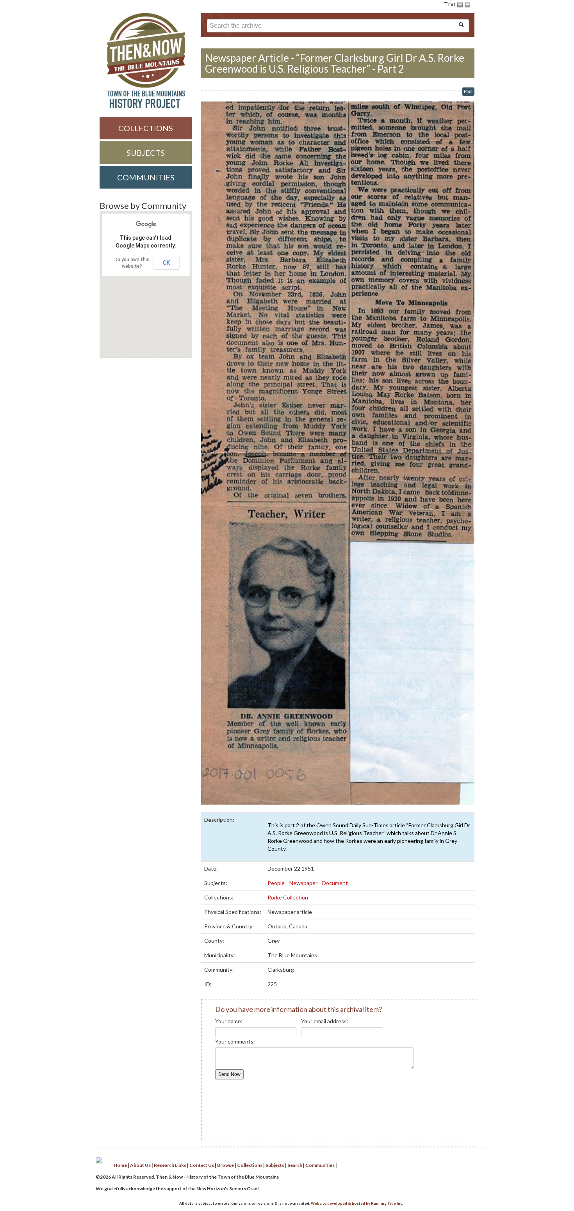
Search (294, 1165)
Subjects (146, 152)
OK (166, 263)
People (276, 883)
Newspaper (304, 883)
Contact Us (201, 1165)
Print (468, 91)
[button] (143, 334)
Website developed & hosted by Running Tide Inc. (357, 1203)
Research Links (170, 1165)
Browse (225, 1165)
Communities (146, 177)
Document (335, 883)
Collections (145, 128)
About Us (140, 1165)
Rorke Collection (288, 897)
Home (120, 1165)
